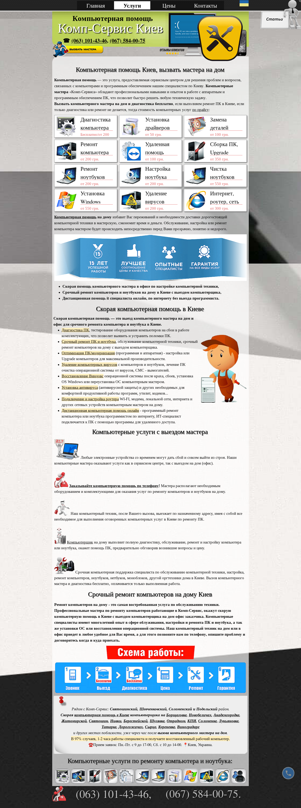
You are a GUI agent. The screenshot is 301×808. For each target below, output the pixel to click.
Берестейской (135, 720)
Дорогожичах (131, 726)
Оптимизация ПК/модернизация (88, 353)
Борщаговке (176, 715)
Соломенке (207, 720)
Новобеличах (200, 715)
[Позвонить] (288, 773)
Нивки (115, 720)
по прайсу (200, 109)
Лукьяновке (229, 720)
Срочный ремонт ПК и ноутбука (89, 341)
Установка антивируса (80, 387)
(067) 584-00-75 (127, 40)
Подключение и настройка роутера (90, 399)
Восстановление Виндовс (82, 376)
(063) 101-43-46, (114, 793)
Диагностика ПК (75, 330)
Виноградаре (188, 726)
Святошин (98, 720)
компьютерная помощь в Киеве (101, 715)
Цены (168, 5)
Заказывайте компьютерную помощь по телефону (114, 485)
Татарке (109, 726)
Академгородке (226, 715)
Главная (95, 5)
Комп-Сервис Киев (110, 28)
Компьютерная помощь (75, 217)
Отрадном (176, 720)
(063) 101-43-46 (89, 40)
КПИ (191, 720)
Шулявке (157, 720)
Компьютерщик (80, 542)
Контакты (205, 5)
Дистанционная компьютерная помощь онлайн (100, 410)
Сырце (150, 726)
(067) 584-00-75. (203, 793)
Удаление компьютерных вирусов (89, 364)
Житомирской (74, 720)
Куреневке (166, 726)
